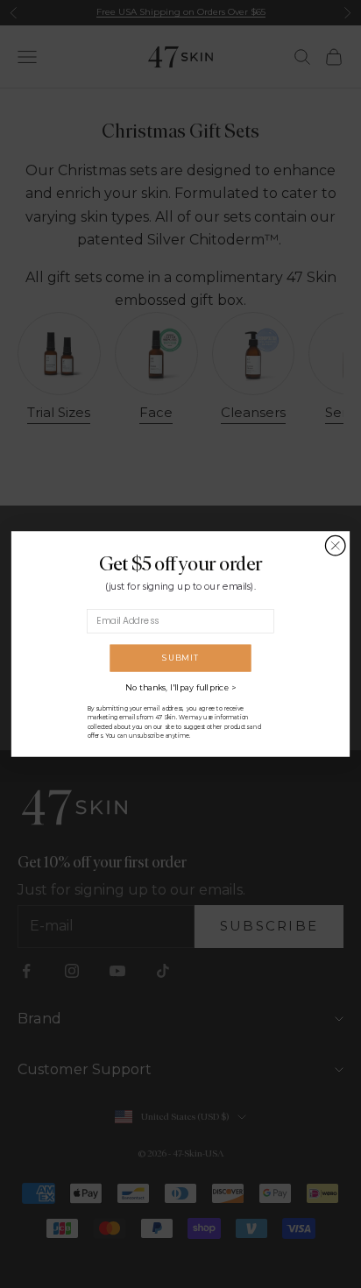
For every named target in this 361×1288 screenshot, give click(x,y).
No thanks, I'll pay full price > (180, 688)
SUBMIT (180, 658)
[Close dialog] (335, 545)
